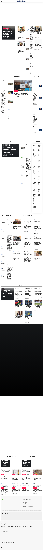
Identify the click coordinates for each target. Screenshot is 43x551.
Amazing (24, 474)
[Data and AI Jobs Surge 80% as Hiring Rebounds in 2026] (23, 184)
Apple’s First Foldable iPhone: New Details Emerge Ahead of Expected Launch (16, 477)
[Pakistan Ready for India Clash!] (18, 302)
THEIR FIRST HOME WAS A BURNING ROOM (35, 118)
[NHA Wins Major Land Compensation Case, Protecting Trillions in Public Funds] (10, 110)
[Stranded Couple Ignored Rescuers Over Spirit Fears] (37, 485)
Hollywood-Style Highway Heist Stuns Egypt (16, 243)
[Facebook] (2, 513)
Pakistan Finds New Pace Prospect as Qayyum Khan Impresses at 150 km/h (28, 319)
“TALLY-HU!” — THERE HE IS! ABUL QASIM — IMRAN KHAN (35, 96)
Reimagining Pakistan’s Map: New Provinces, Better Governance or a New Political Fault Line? (35, 128)
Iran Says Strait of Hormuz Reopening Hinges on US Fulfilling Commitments (27, 227)
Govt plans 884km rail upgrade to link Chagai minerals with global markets (4, 83)
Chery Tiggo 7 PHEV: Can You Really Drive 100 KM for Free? (5, 477)
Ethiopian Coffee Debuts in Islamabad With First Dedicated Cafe (31, 37)
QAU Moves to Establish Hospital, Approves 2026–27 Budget (31, 68)
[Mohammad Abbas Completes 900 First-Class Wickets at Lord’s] (38, 302)
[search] (41, 1)
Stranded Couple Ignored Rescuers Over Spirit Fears (37, 490)
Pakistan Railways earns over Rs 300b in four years (9, 148)
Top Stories (6, 28)
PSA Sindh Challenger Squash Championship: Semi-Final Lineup (18, 295)
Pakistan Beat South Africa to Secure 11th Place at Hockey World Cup (7, 293)
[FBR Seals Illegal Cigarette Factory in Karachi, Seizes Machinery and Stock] (27, 49)
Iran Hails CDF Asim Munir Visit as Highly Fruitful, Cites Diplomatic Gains (38, 34)
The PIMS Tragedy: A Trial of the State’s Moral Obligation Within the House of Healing (35, 84)
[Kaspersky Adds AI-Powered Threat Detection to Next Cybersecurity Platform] (5, 485)
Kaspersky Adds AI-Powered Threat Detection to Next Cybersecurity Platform (5, 491)
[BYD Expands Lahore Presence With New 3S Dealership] (16, 485)
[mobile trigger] (2, 1)
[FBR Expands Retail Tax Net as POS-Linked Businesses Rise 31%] (23, 158)
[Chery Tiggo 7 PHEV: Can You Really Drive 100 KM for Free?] (5, 472)
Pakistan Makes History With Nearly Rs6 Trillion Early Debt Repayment (28, 174)
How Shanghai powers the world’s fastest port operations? (9, 254)
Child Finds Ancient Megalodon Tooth (25, 490)
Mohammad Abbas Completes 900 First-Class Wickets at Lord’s (38, 307)
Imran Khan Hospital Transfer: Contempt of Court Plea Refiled (38, 46)
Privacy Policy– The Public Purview (8, 542)
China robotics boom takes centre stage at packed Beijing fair (9, 229)
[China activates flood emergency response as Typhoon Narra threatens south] (3, 239)
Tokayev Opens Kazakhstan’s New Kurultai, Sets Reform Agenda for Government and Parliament (37, 245)
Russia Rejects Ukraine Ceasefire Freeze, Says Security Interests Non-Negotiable (27, 259)
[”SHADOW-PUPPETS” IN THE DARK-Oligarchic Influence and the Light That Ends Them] (40, 109)
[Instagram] (7, 513)
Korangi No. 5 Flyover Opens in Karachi (3, 116)
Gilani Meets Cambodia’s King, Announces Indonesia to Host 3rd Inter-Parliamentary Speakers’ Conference (37, 229)
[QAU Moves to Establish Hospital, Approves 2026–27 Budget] (27, 69)
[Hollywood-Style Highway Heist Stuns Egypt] (17, 238)
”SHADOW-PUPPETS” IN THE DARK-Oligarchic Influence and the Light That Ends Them (35, 107)
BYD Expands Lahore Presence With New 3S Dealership (16, 490)
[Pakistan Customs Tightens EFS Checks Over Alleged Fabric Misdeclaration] (27, 29)
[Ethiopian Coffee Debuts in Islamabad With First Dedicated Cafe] (27, 38)
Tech (2, 474)
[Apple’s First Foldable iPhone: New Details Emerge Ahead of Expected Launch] (16, 472)
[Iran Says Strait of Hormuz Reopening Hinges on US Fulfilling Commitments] (28, 221)
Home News (3, 547)
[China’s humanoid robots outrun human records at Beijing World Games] (3, 223)
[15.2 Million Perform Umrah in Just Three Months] (38, 253)
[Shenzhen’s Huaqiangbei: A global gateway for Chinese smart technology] (3, 276)
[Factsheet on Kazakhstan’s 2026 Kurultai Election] (28, 238)
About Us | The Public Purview (7, 537)
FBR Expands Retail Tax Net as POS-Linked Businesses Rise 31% (28, 157)
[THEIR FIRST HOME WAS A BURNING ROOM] (40, 119)
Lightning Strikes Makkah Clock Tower (16, 258)
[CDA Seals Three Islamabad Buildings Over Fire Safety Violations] (27, 59)
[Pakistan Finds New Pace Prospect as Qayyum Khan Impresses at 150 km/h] (28, 313)
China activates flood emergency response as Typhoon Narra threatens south (9, 238)
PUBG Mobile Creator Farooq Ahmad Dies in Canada (28, 307)
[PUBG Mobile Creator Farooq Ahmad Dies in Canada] (28, 302)
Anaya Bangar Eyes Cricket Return (18, 317)
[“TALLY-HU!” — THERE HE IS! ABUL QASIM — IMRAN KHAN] (40, 98)
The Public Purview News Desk (8, 154)
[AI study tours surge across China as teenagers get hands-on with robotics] (3, 247)
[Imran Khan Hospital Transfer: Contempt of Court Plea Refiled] (38, 41)
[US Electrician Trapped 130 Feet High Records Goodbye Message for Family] (26, 472)
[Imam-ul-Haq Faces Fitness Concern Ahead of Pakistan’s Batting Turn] (38, 290)
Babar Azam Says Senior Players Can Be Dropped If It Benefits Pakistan (28, 295)
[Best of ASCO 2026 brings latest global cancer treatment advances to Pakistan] (10, 92)
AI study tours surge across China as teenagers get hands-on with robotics (9, 247)
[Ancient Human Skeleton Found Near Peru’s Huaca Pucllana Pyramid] (37, 472)
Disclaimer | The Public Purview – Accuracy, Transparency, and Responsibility (17, 526)
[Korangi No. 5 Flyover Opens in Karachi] (10, 117)
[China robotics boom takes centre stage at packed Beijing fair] (3, 230)
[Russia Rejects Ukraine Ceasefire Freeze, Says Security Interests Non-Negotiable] (28, 253)
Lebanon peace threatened (34, 181)
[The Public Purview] (22, 1)
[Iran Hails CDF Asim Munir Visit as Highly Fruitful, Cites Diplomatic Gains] (38, 28)
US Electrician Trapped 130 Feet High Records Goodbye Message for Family (26, 477)
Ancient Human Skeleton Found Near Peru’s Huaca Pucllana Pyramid (37, 477)
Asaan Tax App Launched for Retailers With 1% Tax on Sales (28, 166)
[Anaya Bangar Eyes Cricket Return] (18, 313)
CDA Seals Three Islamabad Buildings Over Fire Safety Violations (31, 58)
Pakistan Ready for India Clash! (18, 306)
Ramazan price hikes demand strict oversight (39, 168)
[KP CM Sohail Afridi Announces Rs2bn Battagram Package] (10, 101)
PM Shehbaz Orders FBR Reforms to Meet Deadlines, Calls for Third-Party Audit (8, 33)
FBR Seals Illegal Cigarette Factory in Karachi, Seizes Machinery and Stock (31, 48)
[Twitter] (4, 513)
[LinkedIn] (9, 513)
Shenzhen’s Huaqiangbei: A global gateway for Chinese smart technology (9, 276)
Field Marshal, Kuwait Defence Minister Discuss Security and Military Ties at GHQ (21, 49)
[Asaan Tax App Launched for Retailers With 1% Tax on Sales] (23, 167)
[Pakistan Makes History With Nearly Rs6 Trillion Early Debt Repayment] (23, 175)
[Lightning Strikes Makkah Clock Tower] (17, 253)
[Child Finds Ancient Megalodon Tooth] (26, 485)
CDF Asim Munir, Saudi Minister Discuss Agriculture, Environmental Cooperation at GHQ (21, 35)
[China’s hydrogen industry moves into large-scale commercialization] (3, 269)
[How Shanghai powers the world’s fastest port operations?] (3, 255)
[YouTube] (5, 513)
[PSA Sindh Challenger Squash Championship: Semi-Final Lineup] (18, 290)
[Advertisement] (21, 11)
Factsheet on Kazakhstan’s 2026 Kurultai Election (27, 243)
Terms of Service (4, 531)
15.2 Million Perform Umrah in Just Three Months (38, 258)
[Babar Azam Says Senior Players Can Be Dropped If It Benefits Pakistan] (28, 290)
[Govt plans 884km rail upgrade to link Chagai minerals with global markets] (10, 84)
